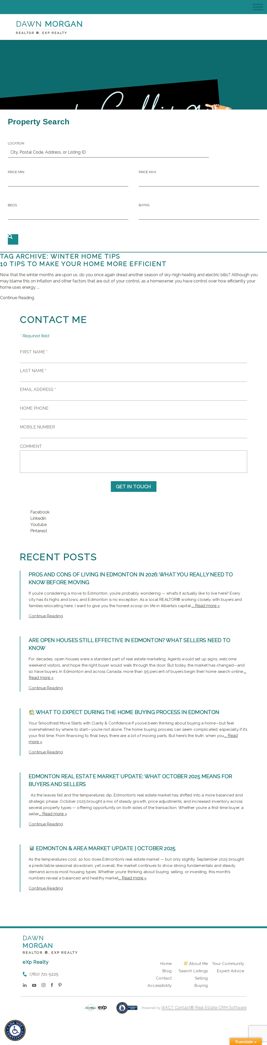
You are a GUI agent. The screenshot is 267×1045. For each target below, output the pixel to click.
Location (16, 143)
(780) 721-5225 (43, 974)
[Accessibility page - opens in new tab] (127, 1010)
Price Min (16, 172)
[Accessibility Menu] (15, 1030)
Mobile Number (37, 427)
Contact (164, 978)
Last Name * (33, 370)
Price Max (147, 172)
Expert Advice (230, 971)
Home (166, 963)
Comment (31, 446)
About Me (198, 963)
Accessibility (160, 985)
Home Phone (34, 408)
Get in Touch (133, 486)
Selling (201, 978)
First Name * (33, 351)
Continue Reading (17, 297)
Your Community (228, 963)
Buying (201, 985)
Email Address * (38, 389)
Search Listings (193, 971)
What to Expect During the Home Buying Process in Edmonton (127, 712)
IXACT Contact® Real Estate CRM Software (203, 1007)
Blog (167, 971)
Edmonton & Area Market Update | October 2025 (105, 848)
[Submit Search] (13, 239)
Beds (12, 205)
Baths (144, 205)
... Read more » (206, 605)
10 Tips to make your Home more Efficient (83, 264)
